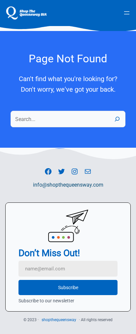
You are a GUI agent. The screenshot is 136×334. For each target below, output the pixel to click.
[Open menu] (127, 13)
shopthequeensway (59, 320)
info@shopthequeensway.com (68, 185)
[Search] (116, 119)
